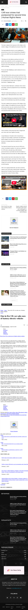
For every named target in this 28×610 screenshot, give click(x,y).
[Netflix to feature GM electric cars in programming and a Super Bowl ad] (5, 277)
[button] (26, 2)
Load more (13, 300)
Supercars (8, 606)
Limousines (18, 606)
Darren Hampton (7, 20)
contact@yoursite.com (17, 588)
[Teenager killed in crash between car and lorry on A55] (5, 253)
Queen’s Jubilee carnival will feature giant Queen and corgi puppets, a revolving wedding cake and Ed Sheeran (21, 209)
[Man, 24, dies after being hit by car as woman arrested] (5, 246)
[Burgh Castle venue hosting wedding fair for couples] (5, 269)
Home (2, 6)
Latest (6, 6)
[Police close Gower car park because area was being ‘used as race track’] (5, 239)
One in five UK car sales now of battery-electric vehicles (6, 208)
